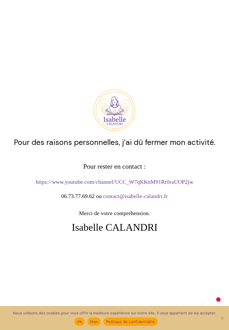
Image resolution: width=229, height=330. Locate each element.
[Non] (222, 318)
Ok (79, 321)
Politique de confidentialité (130, 321)
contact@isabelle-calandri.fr (135, 196)
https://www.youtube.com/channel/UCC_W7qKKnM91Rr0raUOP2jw (114, 182)
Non (94, 321)
